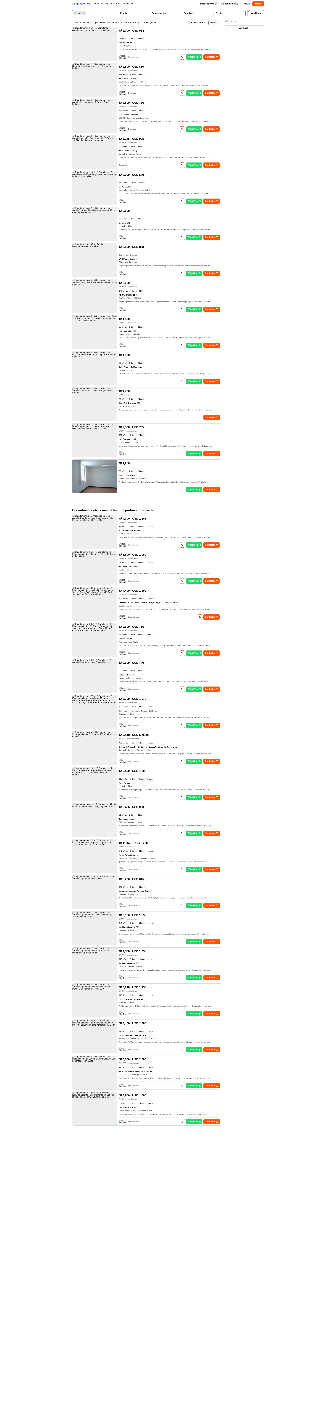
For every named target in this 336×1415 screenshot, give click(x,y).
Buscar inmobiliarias (125, 3)
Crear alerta (197, 22)
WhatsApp (193, 57)
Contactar (210, 57)
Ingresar (258, 4)
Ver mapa (243, 28)
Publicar (246, 4)
